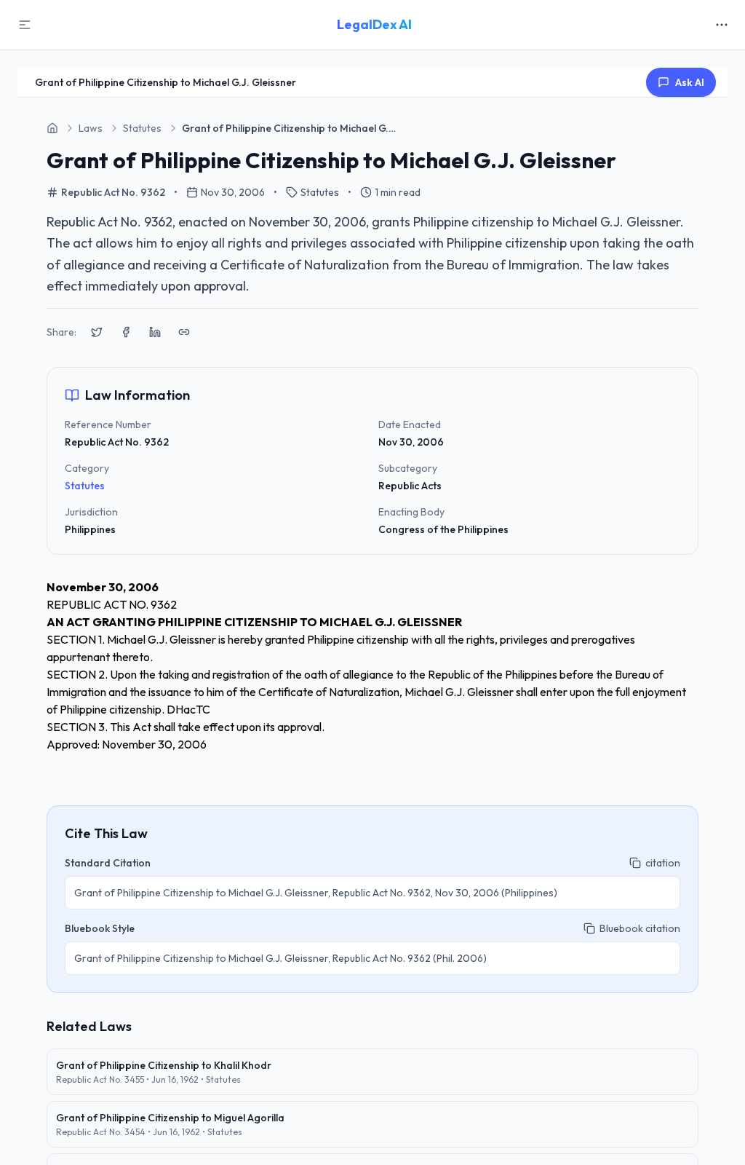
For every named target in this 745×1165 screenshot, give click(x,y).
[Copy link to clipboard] (184, 332)
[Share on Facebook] (126, 332)
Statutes (85, 485)
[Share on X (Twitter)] (96, 332)
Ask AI (689, 82)
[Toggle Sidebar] (25, 25)
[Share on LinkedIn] (155, 332)
